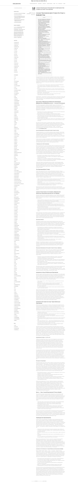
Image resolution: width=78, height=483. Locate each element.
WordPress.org (16, 329)
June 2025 (15, 51)
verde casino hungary (17, 302)
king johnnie (16, 201)
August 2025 (16, 48)
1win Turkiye (16, 91)
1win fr (15, 87)
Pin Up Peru (16, 259)
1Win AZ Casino (16, 81)
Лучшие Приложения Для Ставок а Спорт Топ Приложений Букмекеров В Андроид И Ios (44, 61)
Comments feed (16, 328)
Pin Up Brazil (16, 256)
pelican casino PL (16, 253)
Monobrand (16, 216)
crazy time (15, 186)
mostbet (15, 222)
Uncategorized (33, 13)
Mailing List (60, 3)
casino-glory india (16, 185)
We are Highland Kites (33, 3)
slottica (15, 292)
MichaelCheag (16, 29)
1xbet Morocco (16, 112)
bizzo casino (16, 155)
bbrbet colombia (16, 149)
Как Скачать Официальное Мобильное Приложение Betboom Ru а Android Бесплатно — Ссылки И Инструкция (44, 20)
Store (64, 3)
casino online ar (16, 176)
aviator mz (15, 140)
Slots (15, 289)
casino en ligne (16, 170)
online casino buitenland (17, 22)
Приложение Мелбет (41, 29)
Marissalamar (33, 12)
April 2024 (15, 61)
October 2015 (16, 64)
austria (15, 130)
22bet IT (15, 124)
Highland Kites (17, 3)
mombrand (15, 210)
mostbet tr (15, 232)
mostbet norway (16, 228)
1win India (15, 88)
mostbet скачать (16, 234)
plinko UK (15, 268)
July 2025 (15, 49)
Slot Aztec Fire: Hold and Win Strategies (19, 13)
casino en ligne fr (16, 173)
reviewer (15, 280)
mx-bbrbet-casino (16, 240)
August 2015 (16, 67)
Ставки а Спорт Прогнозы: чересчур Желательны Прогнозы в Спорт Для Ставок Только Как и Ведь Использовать (44, 57)
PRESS (54, 3)
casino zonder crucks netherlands (19, 183)
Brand (15, 161)
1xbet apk (15, 97)
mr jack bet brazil (16, 238)
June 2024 (15, 58)
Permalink (33, 14)
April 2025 (15, 54)
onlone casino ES (16, 247)
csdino (15, 188)
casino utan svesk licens (17, 182)
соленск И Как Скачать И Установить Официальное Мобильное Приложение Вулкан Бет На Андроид (44, 27)
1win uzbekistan (16, 93)
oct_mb (15, 244)
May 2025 (15, 52)
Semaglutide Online (17, 284)
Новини (15, 314)
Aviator (15, 131)
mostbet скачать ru (17, 235)
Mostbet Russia (16, 231)
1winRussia (15, 94)
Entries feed (16, 326)
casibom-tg (16, 167)
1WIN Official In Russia (17, 90)
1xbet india (15, 106)
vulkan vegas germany (17, 308)
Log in (15, 325)
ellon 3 (15, 189)
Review (15, 277)
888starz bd (16, 127)
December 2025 (16, 42)
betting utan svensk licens (17, 152)
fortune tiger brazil (16, 192)
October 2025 (16, 45)
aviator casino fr (16, 136)
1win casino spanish (17, 85)
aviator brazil (16, 133)
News (15, 243)
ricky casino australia (17, 281)
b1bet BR (15, 143)
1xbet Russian (16, 118)
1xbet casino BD (16, 103)
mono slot (15, 213)
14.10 (15, 78)
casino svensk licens (17, 179)
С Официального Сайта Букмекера (43, 24)
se (14, 283)
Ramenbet (15, 274)
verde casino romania (17, 305)
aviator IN (15, 137)
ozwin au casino (16, 250)
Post (15, 271)
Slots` (15, 290)
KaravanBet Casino (17, 198)
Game (15, 195)
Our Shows (40, 3)
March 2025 (16, 55)
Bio (56, 3)
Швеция (15, 320)
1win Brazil (15, 84)
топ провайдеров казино (43, 128)
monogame (15, 219)
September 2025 (16, 46)
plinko (15, 265)
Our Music (44, 3)
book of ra (15, 158)
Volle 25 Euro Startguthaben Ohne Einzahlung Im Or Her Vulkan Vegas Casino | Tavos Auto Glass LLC (19, 33)
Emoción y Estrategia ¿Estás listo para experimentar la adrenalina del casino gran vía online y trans (19, 17)
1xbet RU (15, 115)
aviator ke (15, 139)
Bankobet (15, 146)
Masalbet (15, 204)
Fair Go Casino (16, 191)
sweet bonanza (16, 296)
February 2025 (16, 57)
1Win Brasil (15, 82)
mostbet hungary (16, 225)
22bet (15, 121)
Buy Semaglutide (16, 164)
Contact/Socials (49, 3)
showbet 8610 (16, 286)
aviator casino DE (16, 134)
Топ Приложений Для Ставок (42, 25)
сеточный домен (16, 317)
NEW (15, 241)
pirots (15, 262)
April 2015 (15, 70)
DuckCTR (15, 37)
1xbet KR (15, 109)
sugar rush (15, 293)
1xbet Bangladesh (16, 100)
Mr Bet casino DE (16, 237)
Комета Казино (16, 311)
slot (14, 287)
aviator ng (15, 142)
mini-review (16, 207)
